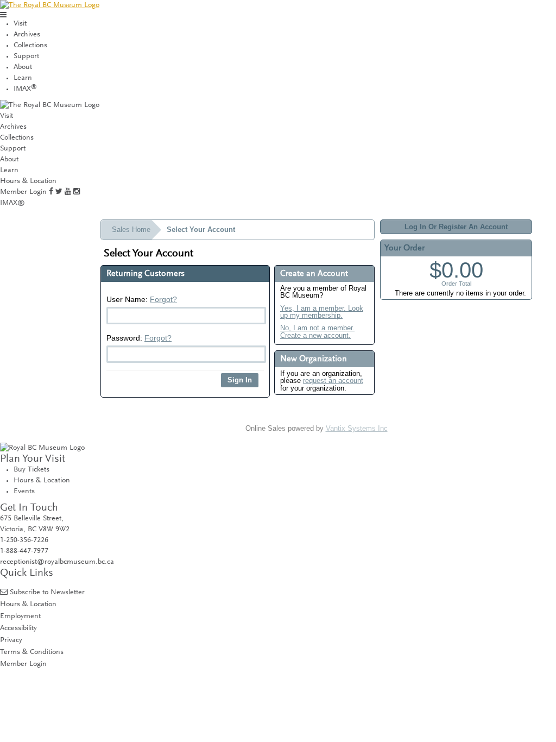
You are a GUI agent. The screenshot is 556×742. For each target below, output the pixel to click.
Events (24, 491)
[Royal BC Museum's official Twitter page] (58, 192)
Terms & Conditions (32, 652)
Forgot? (163, 299)
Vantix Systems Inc (357, 428)
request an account (333, 380)
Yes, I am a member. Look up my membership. (321, 312)
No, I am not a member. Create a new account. (317, 331)
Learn (23, 78)
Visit (20, 24)
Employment (20, 616)
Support (26, 56)
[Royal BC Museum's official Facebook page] (51, 192)
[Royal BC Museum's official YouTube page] (68, 192)
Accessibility (18, 628)
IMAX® (12, 203)
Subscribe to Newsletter (47, 592)
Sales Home (131, 229)
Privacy (11, 640)
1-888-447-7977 (24, 551)
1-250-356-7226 (24, 540)
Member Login (23, 192)
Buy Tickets (31, 470)
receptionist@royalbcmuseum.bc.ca (57, 562)
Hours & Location (28, 181)
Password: (139, 338)
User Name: (141, 299)
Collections (30, 45)
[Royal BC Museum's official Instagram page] (76, 192)
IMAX (25, 89)
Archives (27, 35)
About (23, 67)
